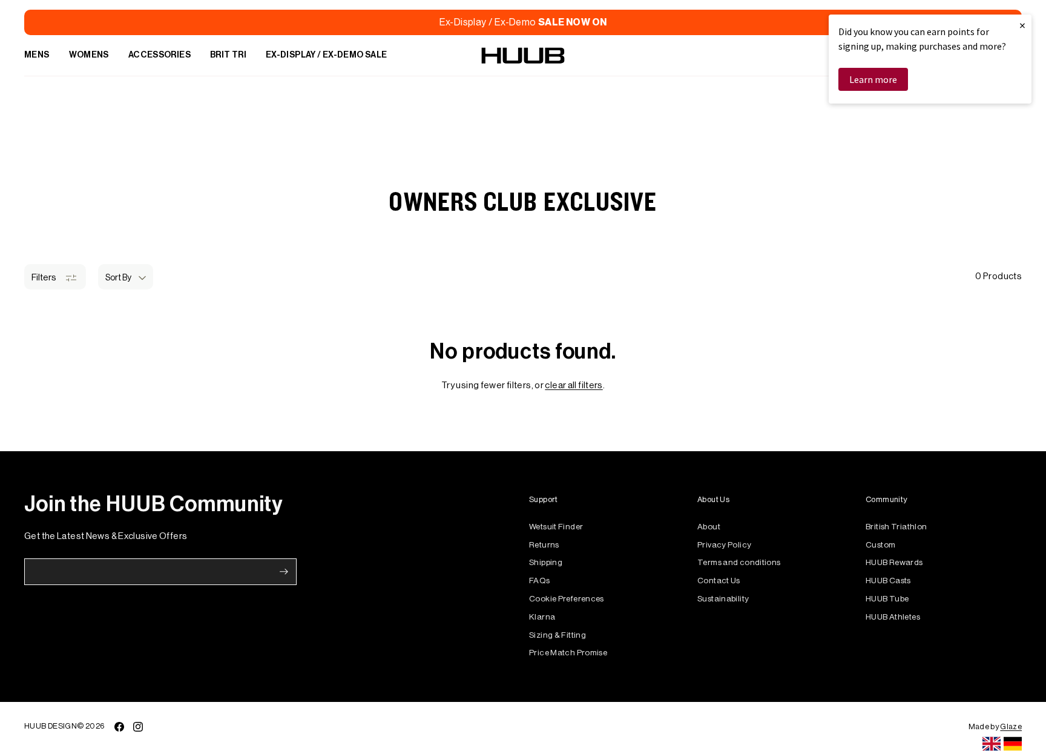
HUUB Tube (887, 599)
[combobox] (991, 743)
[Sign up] (284, 572)
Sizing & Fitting (557, 635)
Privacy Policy (724, 545)
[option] (1013, 743)
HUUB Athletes (893, 617)
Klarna (542, 617)
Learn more (873, 79)
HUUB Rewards (894, 562)
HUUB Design (50, 726)
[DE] (1013, 743)
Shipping (545, 562)
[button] (125, 276)
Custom (880, 545)
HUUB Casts (888, 580)
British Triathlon (896, 527)
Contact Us (718, 580)
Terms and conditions (739, 562)
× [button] (1022, 25)
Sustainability (723, 599)
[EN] (991, 743)
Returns (544, 545)
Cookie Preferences (566, 599)
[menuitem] (37, 55)
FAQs (539, 580)
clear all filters (573, 385)
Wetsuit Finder (556, 527)
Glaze (1011, 726)
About (708, 527)
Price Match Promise (568, 653)
